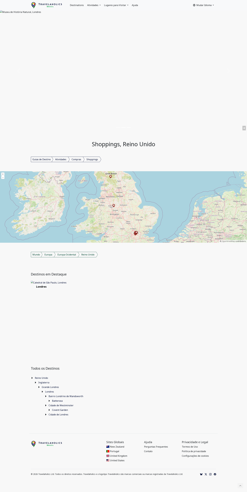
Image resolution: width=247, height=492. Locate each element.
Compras (76, 159)
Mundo (36, 254)
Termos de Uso (190, 446)
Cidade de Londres (58, 414)
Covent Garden (60, 410)
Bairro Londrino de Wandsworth (66, 396)
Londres (49, 391)
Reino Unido (87, 254)
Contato (148, 451)
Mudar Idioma (204, 5)
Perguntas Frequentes (156, 446)
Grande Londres (50, 387)
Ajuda (135, 5)
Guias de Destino (41, 159)
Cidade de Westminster (61, 405)
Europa (48, 254)
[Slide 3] (129, 127)
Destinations (77, 5)
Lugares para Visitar (115, 5)
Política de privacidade (194, 451)
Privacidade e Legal (195, 442)
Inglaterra (43, 382)
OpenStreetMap (228, 241)
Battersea (57, 400)
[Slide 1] (118, 127)
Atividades (93, 5)
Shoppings (92, 159)
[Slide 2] (123, 127)
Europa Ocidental (66, 254)
